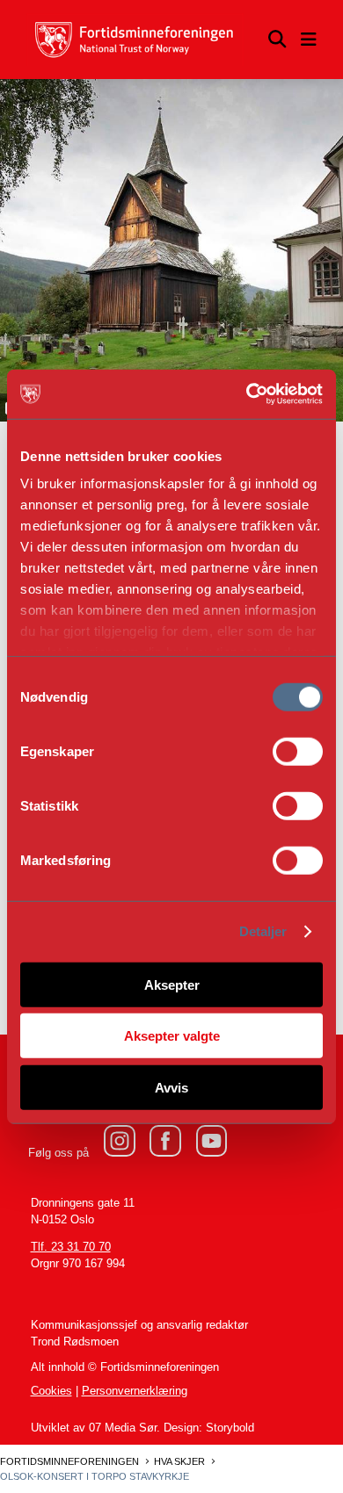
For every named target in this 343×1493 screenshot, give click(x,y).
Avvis (171, 1086)
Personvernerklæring (134, 1391)
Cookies (51, 1391)
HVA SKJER (179, 1461)
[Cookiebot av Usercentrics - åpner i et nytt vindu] (247, 394)
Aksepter (172, 984)
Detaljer (263, 931)
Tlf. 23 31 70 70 (71, 1247)
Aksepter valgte (172, 1035)
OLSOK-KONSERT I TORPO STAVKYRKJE (94, 1476)
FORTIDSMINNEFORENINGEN (69, 1461)
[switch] (298, 751)
